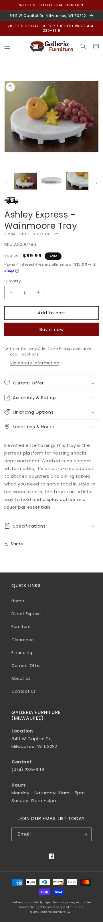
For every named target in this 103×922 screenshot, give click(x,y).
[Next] (96, 183)
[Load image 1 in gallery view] (25, 181)
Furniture (21, 626)
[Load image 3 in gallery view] (77, 181)
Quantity (12, 281)
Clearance (22, 640)
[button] (7, 46)
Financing (21, 653)
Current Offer (26, 665)
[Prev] (6, 183)
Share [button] (17, 544)
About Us (21, 678)
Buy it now (51, 329)
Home (17, 601)
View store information (34, 363)
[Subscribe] (85, 834)
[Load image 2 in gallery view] (51, 181)
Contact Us (23, 691)
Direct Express (26, 614)
